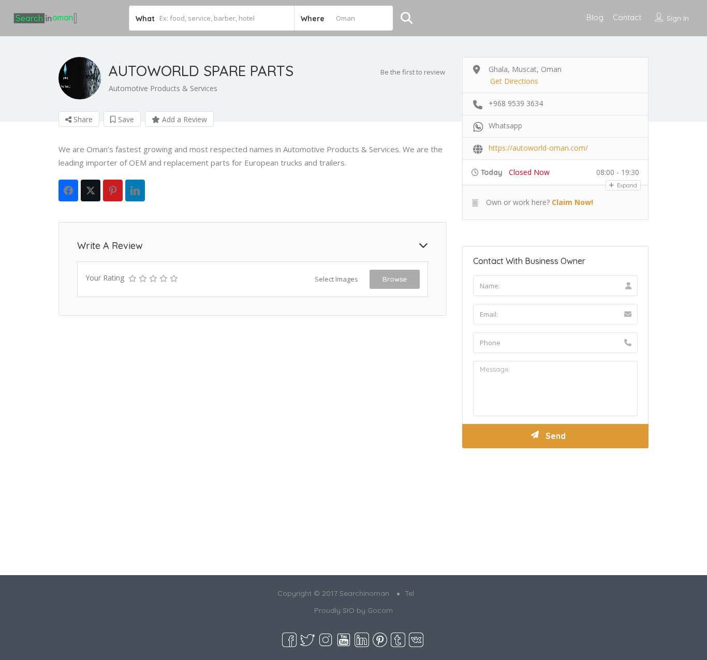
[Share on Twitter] (90, 190)
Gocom (380, 610)
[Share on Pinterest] (113, 190)
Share (82, 119)
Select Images (336, 279)
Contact (627, 17)
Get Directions (514, 81)
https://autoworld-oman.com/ (538, 148)
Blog (594, 17)
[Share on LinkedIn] (135, 190)
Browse (394, 279)
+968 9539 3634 (516, 103)
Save (125, 119)
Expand (626, 185)
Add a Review (183, 119)
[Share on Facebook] (68, 190)
